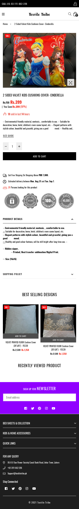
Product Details (12, 219)
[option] (39, 60)
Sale (7, 35)
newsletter (39, 388)
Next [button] (73, 318)
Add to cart (20, 336)
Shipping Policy (12, 274)
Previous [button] (6, 318)
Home (5, 23)
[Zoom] (70, 82)
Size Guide (8, 135)
